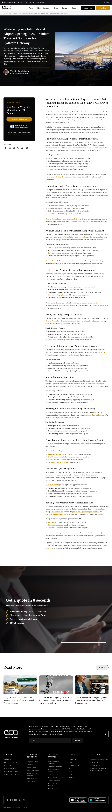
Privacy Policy (8, 765)
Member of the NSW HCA (12, 774)
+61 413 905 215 (95, 765)
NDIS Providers (32, 779)
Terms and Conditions (10, 768)
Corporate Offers (32, 761)
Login (71, 774)
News (70, 768)
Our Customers (8, 759)
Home (5, 13)
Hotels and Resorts (33, 770)
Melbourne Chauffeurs (55, 767)
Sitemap (25, 807)
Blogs (70, 771)
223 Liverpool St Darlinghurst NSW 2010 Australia (99, 769)
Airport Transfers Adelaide (53, 785)
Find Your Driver (74, 765)
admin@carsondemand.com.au (99, 759)
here (20, 135)
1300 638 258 (94, 762)
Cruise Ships (31, 782)
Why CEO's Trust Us (10, 762)
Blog (10, 13)
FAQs (70, 762)
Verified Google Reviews (21, 127)
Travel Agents (31, 768)
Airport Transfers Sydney (56, 778)
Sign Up (71, 777)
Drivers (29, 764)
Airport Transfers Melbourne (53, 763)
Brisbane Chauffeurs (54, 775)
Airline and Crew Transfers (32, 775)
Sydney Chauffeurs (54, 781)
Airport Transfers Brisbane (53, 771)
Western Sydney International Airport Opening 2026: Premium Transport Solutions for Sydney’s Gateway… (41, 13)
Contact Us (72, 759)
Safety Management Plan (11, 771)
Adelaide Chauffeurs (54, 789)
